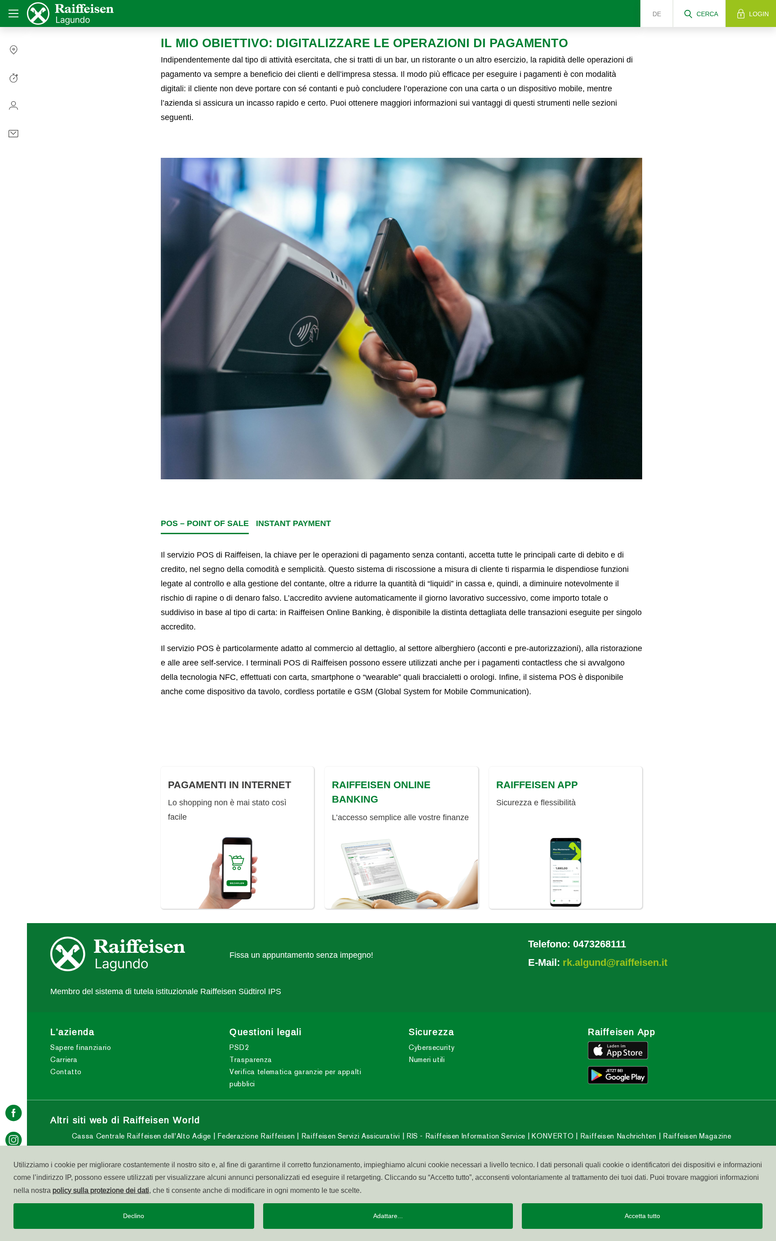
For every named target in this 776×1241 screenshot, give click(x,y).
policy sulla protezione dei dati (101, 1190)
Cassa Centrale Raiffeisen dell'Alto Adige (141, 1136)
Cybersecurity (431, 1047)
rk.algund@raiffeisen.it (615, 962)
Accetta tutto (642, 1215)
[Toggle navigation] (13, 13)
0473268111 (599, 944)
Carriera (64, 1059)
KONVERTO (551, 1136)
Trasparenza (250, 1059)
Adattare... (388, 1215)
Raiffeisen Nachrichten (617, 1136)
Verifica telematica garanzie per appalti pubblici (295, 1077)
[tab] (205, 523)
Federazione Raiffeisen (255, 1136)
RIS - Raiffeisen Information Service (464, 1136)
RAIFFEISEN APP (537, 784)
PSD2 (239, 1047)
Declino (133, 1215)
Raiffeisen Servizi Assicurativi (349, 1136)
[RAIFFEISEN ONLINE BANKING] (401, 872)
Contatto (66, 1071)
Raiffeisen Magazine (696, 1136)
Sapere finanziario (80, 1047)
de (657, 14)
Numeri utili (427, 1059)
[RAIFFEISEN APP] (565, 871)
